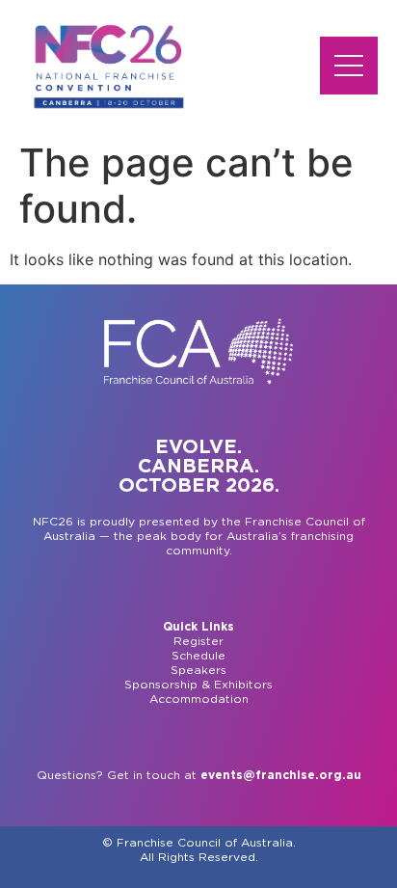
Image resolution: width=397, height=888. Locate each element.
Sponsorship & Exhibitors (198, 684)
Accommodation (199, 699)
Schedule (198, 655)
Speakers (198, 670)
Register (198, 641)
